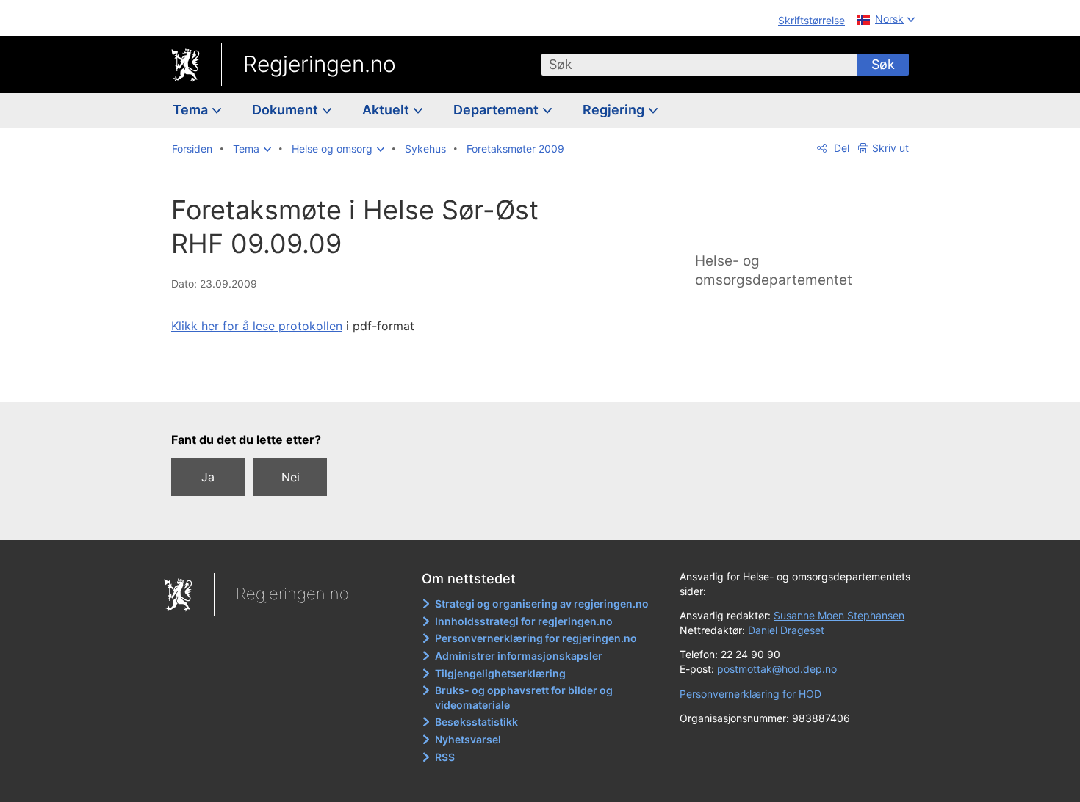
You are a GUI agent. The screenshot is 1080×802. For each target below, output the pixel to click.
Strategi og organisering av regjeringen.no (542, 603)
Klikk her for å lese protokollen (256, 325)
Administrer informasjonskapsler (518, 655)
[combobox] (699, 65)
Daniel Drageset (786, 630)
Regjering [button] (615, 109)
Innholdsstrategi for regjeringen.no (524, 621)
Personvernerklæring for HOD (750, 694)
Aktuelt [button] (387, 109)
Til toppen (384, 380)
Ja (208, 477)
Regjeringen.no (319, 64)
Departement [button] (497, 109)
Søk (883, 64)
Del (840, 148)
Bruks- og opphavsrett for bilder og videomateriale (524, 697)
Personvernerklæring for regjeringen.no (536, 638)
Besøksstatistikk (476, 721)
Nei (290, 477)
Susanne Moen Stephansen (839, 615)
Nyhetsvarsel (468, 739)
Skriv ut (890, 148)
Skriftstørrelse (811, 20)
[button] (252, 149)
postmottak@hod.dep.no (777, 669)
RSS (445, 757)
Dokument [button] (286, 109)
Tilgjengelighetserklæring (500, 673)
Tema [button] (192, 109)
